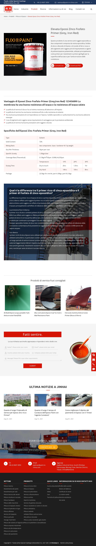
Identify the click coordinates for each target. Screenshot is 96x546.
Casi (48, 494)
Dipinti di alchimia (29, 500)
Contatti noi (80, 9)
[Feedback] (93, 369)
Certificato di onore (65, 492)
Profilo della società (65, 486)
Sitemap (54, 543)
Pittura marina (8, 486)
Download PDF (75, 66)
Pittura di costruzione (10, 531)
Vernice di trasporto (10, 514)
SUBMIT (33, 366)
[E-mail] (93, 359)
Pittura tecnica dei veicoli (12, 494)
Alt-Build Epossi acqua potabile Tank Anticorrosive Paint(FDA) (16, 314)
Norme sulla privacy (66, 543)
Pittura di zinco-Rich (30, 486)
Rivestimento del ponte (11, 489)
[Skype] (93, 355)
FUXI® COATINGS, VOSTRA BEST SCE (48, 440)
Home (16, 9)
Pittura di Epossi (21, 16)
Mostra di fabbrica (65, 489)
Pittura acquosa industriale (12, 525)
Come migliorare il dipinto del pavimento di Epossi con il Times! (78, 411)
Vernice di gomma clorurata (32, 503)
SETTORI (7, 481)
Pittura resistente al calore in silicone (35, 506)
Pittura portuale (9, 517)
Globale (87, 2)
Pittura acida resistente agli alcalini (35, 520)
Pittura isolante (28, 511)
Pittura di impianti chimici (12, 506)
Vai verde (62, 500)
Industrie (24, 9)
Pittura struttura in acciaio (12, 497)
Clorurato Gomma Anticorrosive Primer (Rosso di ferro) (76, 314)
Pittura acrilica (28, 497)
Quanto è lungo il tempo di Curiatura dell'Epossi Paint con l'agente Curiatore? (46, 412)
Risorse (43, 9)
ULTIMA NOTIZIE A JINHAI (48, 387)
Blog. (71, 9)
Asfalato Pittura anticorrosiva (33, 514)
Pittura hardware (9, 500)
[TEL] (93, 364)
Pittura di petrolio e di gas (12, 508)
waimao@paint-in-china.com (68, 2)
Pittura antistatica (29, 508)
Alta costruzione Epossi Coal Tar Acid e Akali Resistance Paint (48, 314)
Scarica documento (53, 486)
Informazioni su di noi (57, 9)
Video (49, 492)
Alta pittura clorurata (30, 517)
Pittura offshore (9, 511)
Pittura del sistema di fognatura (14, 523)
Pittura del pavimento (10, 534)
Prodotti (34, 9)
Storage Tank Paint (10, 520)
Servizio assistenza (65, 497)
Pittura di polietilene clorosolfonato (35, 523)
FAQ (48, 489)
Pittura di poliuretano (30, 492)
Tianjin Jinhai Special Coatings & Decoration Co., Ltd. (28, 543)
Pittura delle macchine (11, 503)
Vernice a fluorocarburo (31, 494)
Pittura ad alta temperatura (12, 528)
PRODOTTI (28, 481)
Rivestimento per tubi (10, 492)
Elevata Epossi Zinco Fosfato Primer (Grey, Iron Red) (44, 16)
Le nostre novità (64, 494)
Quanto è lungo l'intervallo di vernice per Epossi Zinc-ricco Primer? (15, 412)
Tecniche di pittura (53, 497)
